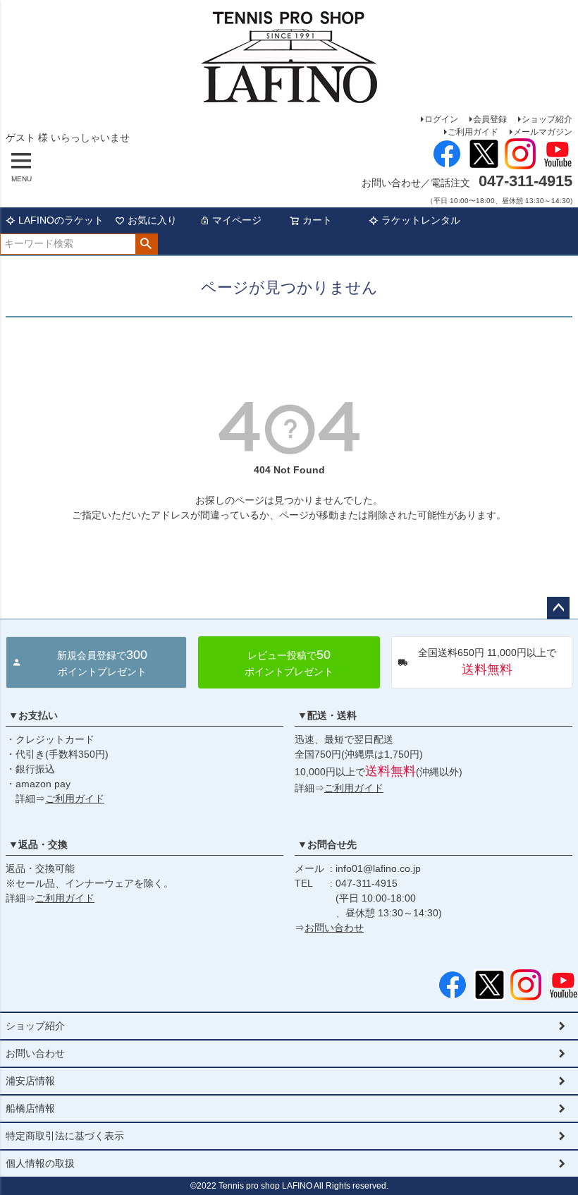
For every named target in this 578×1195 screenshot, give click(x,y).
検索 (146, 244)
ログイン (441, 119)
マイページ (237, 220)
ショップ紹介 (547, 119)
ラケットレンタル (420, 220)
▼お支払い (33, 715)
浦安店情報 (30, 1080)
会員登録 (490, 119)
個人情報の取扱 (40, 1163)
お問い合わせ (334, 927)
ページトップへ (558, 608)
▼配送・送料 (327, 715)
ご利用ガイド (473, 132)
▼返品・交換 (38, 844)
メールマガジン (542, 132)
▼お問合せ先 (327, 844)
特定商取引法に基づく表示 (65, 1135)
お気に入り (152, 220)
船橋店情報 (30, 1108)
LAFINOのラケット (61, 220)
